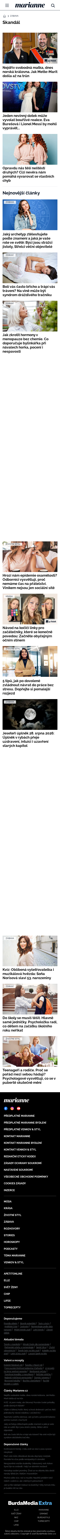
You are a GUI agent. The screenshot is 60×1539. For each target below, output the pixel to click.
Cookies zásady (15, 1183)
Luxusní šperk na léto (37, 1353)
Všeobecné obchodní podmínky (26, 1176)
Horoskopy (12, 1242)
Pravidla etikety (10, 1323)
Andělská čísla (10, 1326)
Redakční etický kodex (20, 1156)
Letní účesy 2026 (18, 1353)
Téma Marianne (14, 1255)
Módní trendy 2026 (22, 1330)
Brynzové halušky (12, 1381)
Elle (7, 1280)
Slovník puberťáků (28, 1323)
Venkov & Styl (14, 1262)
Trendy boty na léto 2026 (29, 1350)
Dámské (44, 1514)
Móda (8, 1201)
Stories (9, 1235)
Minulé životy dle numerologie (36, 1344)
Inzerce (9, 1190)
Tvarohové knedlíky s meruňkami (18, 1374)
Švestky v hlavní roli (33, 1365)
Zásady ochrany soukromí (23, 1163)
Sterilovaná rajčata (37, 1371)
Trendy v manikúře (12, 1344)
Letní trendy (38, 1330)
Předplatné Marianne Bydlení (25, 1122)
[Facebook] (6, 1108)
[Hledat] (53, 5)
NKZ (16, 1517)
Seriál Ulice (41, 1347)
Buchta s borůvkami (31, 1381)
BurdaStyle (43, 1517)
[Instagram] (12, 1108)
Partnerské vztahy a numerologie (19, 1347)
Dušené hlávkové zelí (13, 1365)
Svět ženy (11, 1287)
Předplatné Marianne (19, 1115)
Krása (8, 1208)
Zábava (14, 16)
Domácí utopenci (42, 1378)
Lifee (7, 1300)
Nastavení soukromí (18, 1169)
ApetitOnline (13, 1273)
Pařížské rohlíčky (43, 1374)
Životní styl (12, 1215)
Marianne (44, 1510)
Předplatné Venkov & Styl (22, 1129)
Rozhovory (12, 1228)
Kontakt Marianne (17, 1136)
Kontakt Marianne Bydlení (23, 1142)
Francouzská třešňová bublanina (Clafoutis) (23, 1368)
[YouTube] (18, 1108)
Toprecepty (12, 1307)
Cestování (24, 1326)
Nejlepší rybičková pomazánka (18, 1378)
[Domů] (30, 5)
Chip (7, 1293)
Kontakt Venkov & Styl (20, 1149)
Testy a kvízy (44, 1323)
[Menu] (7, 5)
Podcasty (11, 1248)
